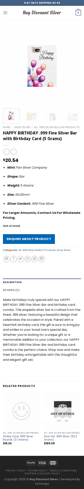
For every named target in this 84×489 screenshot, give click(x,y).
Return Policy (37, 470)
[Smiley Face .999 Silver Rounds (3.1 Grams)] (21, 411)
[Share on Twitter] (20, 259)
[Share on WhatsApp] (6, 259)
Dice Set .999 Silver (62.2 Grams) (60, 438)
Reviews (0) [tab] (11, 290)
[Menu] (5, 12)
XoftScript (42, 484)
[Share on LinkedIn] (41, 259)
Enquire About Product (29, 239)
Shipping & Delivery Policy (42, 473)
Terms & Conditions (63, 470)
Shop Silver (22, 127)
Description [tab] (12, 282)
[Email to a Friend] (27, 259)
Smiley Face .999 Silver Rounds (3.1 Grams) (18, 438)
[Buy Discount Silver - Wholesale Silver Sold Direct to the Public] (42, 12)
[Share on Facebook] (13, 259)
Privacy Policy (16, 470)
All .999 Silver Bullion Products (57, 127)
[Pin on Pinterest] (34, 259)
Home (6, 127)
